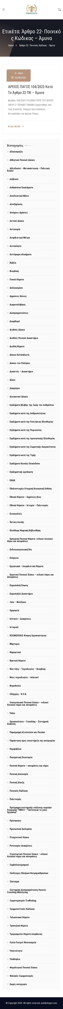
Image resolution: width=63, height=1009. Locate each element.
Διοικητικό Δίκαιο (19, 396)
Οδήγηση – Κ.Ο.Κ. (18, 694)
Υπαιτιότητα (16, 950)
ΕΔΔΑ (12, 480)
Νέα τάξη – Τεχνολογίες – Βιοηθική (27, 669)
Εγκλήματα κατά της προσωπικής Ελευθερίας (32, 438)
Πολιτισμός (15, 799)
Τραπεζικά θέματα (19, 925)
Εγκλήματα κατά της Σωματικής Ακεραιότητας (33, 446)
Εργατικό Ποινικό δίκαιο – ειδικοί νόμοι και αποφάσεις (30, 575)
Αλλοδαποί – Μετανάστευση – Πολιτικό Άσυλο (28, 169)
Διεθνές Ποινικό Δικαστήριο (24, 338)
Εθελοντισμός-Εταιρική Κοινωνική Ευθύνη (31, 488)
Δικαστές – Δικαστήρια (21, 371)
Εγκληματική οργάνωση (21, 472)
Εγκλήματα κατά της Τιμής (23, 455)
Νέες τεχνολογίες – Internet (24, 677)
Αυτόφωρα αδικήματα (20, 254)
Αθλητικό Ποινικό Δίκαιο (22, 160)
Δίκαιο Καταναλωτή (19, 354)
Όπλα (12, 713)
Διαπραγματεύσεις (19, 313)
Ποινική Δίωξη (17, 782)
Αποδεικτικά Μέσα (19, 195)
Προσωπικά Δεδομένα (21, 829)
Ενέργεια (14, 558)
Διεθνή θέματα (17, 346)
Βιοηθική (14, 271)
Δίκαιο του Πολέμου (20, 363)
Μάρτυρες (15, 644)
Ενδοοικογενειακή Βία (21, 549)
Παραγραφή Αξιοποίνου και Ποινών (27, 732)
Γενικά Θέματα (17, 279)
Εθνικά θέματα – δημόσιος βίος (25, 497)
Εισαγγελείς (16, 513)
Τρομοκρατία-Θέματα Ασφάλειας (26, 934)
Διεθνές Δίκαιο (17, 329)
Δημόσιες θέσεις (18, 296)
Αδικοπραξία (16, 151)
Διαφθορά (15, 321)
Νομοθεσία (15, 685)
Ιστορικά (14, 627)
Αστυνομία (15, 229)
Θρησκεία (14, 610)
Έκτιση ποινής (17, 522)
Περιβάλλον (15, 749)
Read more (14, 126)
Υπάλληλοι (15, 959)
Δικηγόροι (15, 388)
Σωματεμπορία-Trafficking (23, 900)
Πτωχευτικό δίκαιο (19, 837)
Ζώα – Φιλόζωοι (18, 602)
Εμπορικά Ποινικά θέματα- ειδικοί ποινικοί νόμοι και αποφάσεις (30, 540)
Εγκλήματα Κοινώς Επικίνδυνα (25, 463)
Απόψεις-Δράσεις (19, 212)
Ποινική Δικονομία (19, 774)
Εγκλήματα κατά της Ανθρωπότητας (28, 413)
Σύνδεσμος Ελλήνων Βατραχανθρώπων (29, 873)
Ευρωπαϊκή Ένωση (19, 585)
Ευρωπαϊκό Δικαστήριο (21, 593)
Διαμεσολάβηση (17, 304)
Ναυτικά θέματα (17, 660)
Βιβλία (13, 262)
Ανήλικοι (14, 179)
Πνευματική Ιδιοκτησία (21, 757)
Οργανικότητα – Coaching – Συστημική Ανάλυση (27, 722)
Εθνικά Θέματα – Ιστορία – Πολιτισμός (29, 505)
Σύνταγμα (14, 881)
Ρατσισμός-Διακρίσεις (21, 845)
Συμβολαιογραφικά (19, 864)
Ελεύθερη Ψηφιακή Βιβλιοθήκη (25, 530)
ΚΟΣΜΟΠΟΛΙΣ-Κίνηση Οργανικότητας (28, 635)
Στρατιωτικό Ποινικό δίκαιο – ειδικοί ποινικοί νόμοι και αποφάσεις (27, 855)
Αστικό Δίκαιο (17, 221)
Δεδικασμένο (16, 287)
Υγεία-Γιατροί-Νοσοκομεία (23, 942)
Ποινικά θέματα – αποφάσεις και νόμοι (29, 765)
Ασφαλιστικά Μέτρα (20, 237)
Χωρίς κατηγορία (18, 984)
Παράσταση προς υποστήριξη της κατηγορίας (32, 740)
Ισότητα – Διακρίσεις (20, 618)
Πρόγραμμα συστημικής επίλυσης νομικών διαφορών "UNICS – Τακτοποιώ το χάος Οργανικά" (29, 810)
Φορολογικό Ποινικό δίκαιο (23, 967)
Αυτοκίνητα (15, 246)
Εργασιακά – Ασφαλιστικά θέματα (26, 566)
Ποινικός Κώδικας (19, 790)
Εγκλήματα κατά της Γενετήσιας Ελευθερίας (31, 421)
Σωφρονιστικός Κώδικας (22, 909)
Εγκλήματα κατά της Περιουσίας (26, 430)
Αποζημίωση (16, 204)
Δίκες (12, 380)
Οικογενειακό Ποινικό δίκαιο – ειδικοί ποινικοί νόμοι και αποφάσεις (27, 703)
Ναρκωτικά (15, 652)
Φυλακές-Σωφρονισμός (21, 976)
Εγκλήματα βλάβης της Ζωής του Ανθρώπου (32, 405)
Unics (20, 73)
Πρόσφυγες (15, 820)
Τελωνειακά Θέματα (19, 917)
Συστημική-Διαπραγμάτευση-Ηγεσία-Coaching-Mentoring (26, 891)
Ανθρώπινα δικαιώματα (21, 187)
